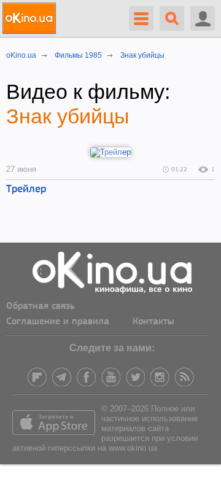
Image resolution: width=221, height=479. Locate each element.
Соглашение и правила (57, 322)
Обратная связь (40, 306)
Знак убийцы (67, 116)
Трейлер (26, 189)
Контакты (153, 322)
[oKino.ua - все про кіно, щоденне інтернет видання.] (31, 18)
